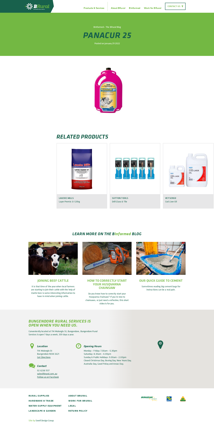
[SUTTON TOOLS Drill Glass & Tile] (135, 168)
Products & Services (94, 8)
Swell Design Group (45, 420)
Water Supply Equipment (45, 405)
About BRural (118, 8)
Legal (72, 405)
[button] (160, 344)
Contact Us (174, 6)
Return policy (77, 410)
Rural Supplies (39, 395)
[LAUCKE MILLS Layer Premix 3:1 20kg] (82, 168)
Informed (123, 233)
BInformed (134, 8)
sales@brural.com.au (47, 373)
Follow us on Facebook (48, 376)
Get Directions (43, 357)
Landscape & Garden (42, 410)
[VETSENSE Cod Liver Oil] (188, 168)
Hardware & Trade (41, 400)
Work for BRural (152, 8)
